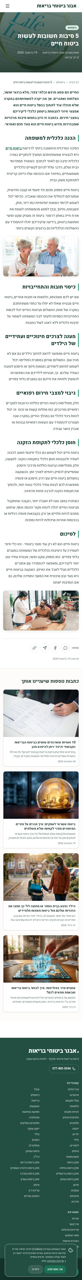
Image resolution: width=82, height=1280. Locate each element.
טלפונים (74, 1123)
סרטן (76, 1185)
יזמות (75, 1129)
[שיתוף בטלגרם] (44, 648)
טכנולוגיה (34, 1117)
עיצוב (36, 1185)
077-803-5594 (61, 1068)
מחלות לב (34, 1145)
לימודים (74, 1145)
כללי (36, 1134)
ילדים (76, 1134)
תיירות (75, 1202)
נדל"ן (36, 1157)
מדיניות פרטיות (70, 1230)
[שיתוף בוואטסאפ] (65, 648)
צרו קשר (74, 1224)
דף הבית (74, 82)
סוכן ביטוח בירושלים (67, 1174)
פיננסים (74, 1196)
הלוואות (74, 1106)
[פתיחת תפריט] (7, 6)
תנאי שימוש (72, 1235)
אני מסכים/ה (55, 1269)
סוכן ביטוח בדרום (29, 1162)
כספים (35, 1140)
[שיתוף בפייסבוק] (55, 648)
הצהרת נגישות (71, 1241)
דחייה (35, 1269)
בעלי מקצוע (72, 1101)
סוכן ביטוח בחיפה (69, 1168)
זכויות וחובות (71, 1112)
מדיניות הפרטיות (55, 1261)
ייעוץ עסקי (33, 1129)
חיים (9, 148)
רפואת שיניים (31, 1196)
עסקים (75, 1190)
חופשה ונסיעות (30, 1112)
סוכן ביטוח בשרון (30, 1179)
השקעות (34, 1106)
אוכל (36, 1089)
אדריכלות (73, 1089)
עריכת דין (34, 1190)
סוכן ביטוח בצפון (69, 1179)
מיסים (75, 1151)
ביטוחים (72, 27)
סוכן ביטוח (73, 1162)
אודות (75, 1218)
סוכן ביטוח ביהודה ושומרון (24, 1168)
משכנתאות (72, 1157)
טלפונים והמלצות (29, 1123)
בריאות (35, 1101)
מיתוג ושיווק (32, 1151)
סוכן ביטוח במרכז (29, 1174)
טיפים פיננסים (71, 1117)
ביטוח (17, 148)
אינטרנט (74, 1095)
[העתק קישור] (34, 648)
